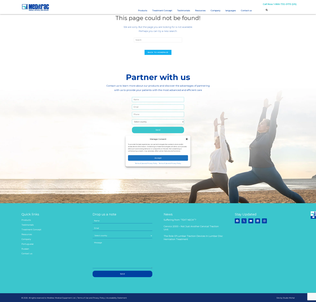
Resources (200, 10)
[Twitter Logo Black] (244, 220)
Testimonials (183, 10)
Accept (158, 158)
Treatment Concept (162, 10)
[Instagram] (264, 220)
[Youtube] (250, 220)
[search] (267, 10)
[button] (187, 139)
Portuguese (27, 244)
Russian (25, 249)
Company (215, 10)
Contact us (246, 10)
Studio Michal (289, 298)
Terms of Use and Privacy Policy (146, 163)
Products (142, 10)
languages (230, 10)
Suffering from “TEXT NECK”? (180, 220)
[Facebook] (237, 220)
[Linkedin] (257, 220)
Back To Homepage (158, 52)
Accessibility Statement (116, 298)
